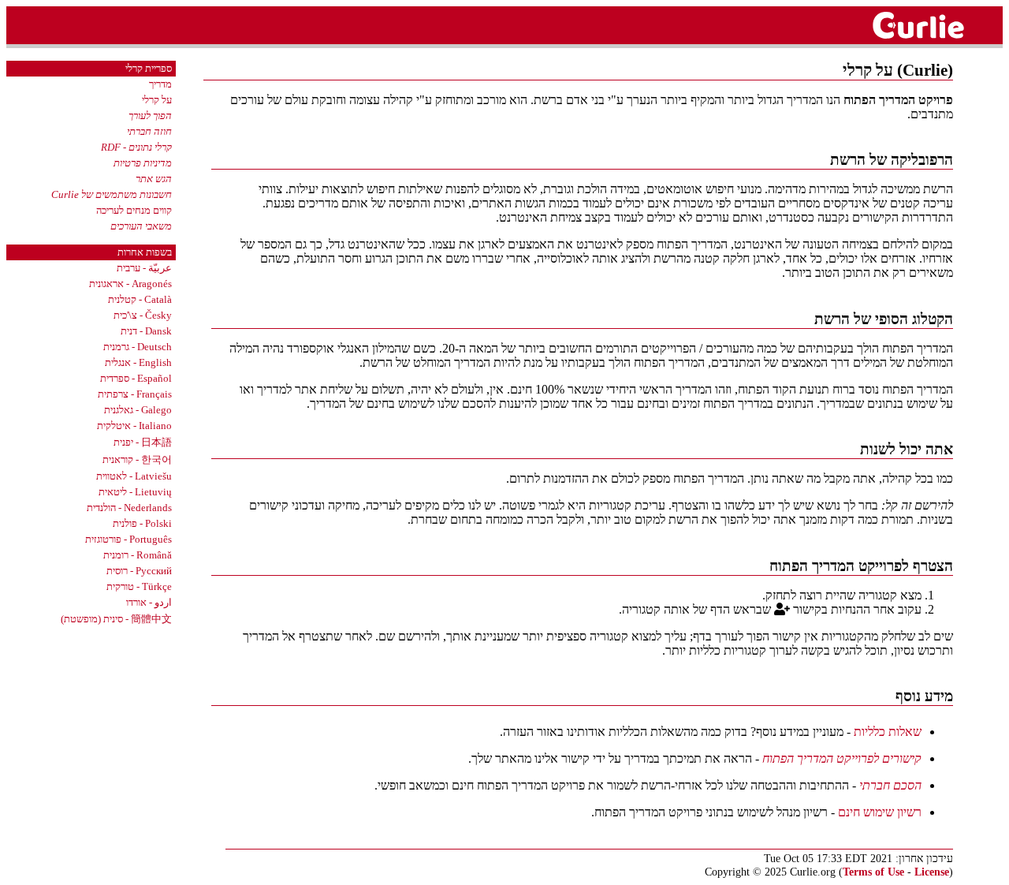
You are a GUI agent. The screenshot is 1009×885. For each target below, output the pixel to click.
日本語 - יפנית (143, 442)
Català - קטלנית (140, 299)
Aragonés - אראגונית (130, 283)
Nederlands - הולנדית (129, 507)
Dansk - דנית (146, 331)
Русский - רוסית (139, 571)
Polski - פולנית (142, 523)
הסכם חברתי (890, 785)
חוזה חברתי (149, 131)
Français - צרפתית (135, 394)
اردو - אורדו (149, 602)
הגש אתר (154, 179)
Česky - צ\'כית (143, 315)
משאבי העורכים (141, 226)
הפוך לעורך (150, 115)
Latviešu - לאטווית (134, 476)
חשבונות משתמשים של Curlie (111, 194)
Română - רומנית (137, 555)
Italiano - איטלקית (134, 425)
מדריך (160, 84)
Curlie (935, 25)
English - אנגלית (138, 362)
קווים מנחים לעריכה (134, 210)
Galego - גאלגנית (138, 410)
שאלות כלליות (888, 731)
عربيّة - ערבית (144, 268)
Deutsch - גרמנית (137, 347)
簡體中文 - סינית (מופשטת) (116, 619)
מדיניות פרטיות (143, 163)
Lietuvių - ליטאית (135, 492)
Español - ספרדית (136, 378)
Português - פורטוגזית (128, 539)
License (931, 871)
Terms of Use (873, 871)
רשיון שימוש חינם (880, 812)
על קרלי (157, 100)
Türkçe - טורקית (139, 586)
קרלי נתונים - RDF (136, 147)
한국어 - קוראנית (137, 459)
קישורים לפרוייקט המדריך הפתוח (842, 758)
